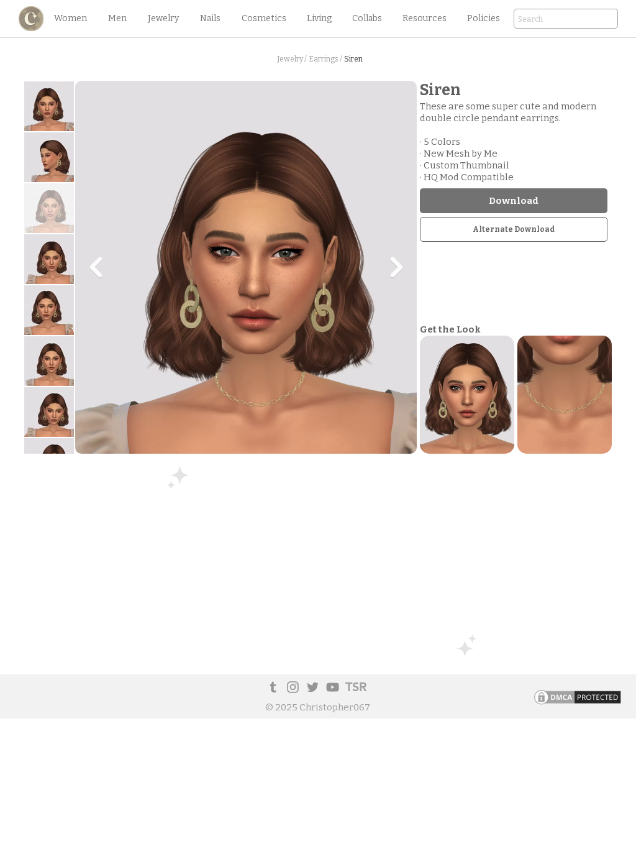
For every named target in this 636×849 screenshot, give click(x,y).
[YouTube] (332, 687)
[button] (70, 18)
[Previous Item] (95, 267)
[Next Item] (396, 267)
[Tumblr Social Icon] (273, 687)
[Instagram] (293, 687)
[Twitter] (312, 687)
